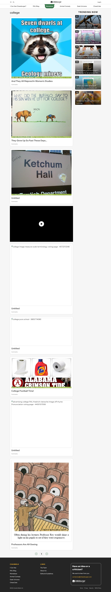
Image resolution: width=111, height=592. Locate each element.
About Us (43, 571)
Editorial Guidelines (46, 573)
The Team (43, 568)
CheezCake (13, 582)
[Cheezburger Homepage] (56, 2)
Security (91, 588)
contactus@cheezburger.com (82, 577)
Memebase (13, 573)
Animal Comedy (15, 576)
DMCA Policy (98, 588)
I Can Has (13, 568)
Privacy (86, 588)
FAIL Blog (13, 571)
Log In (99, 2)
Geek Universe (15, 579)
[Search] (13, 2)
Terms (81, 588)
